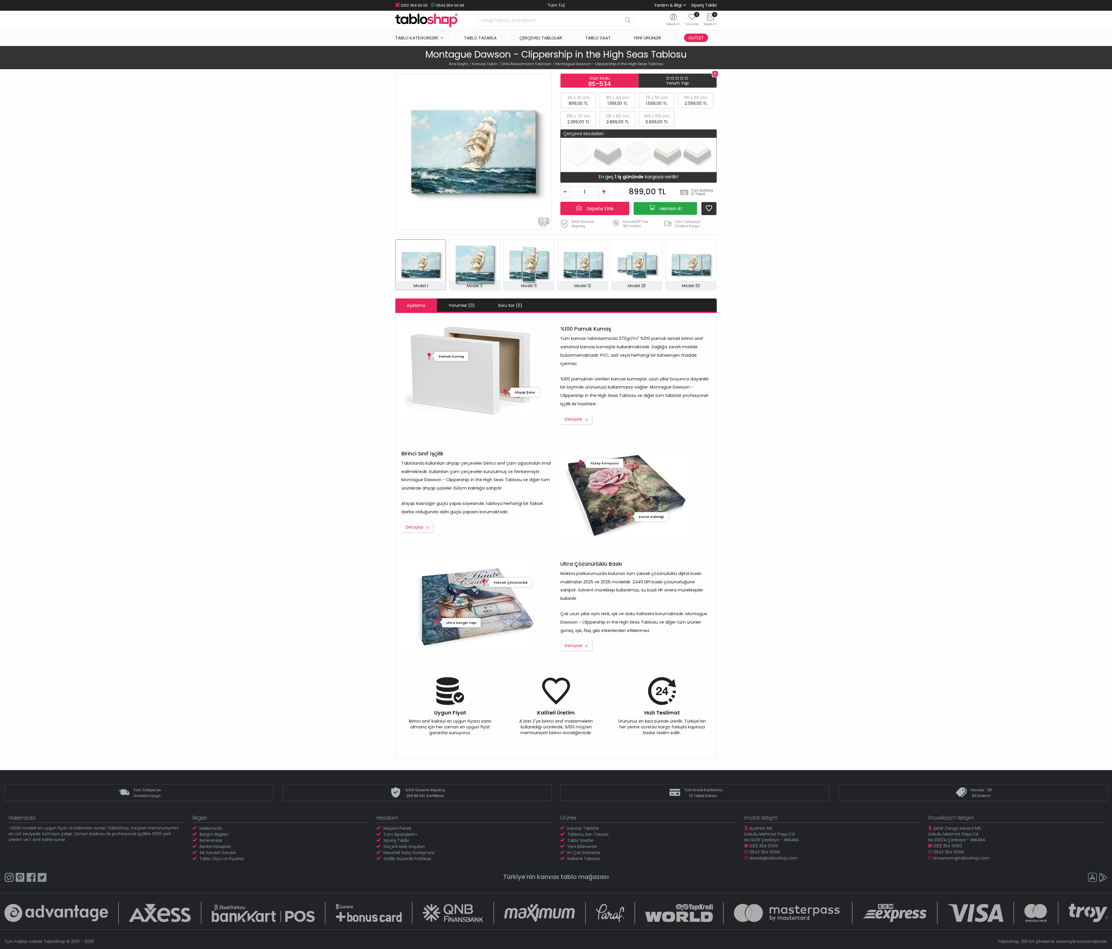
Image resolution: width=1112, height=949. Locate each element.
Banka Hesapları (215, 846)
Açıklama (416, 305)
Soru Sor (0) (510, 305)
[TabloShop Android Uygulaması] (1103, 878)
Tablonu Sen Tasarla (587, 834)
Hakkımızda (211, 828)
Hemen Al (670, 208)
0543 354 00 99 (449, 5)
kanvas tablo (557, 877)
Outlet (696, 38)
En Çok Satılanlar (584, 852)
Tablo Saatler (580, 840)
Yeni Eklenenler (582, 846)
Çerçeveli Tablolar (541, 38)
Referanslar (211, 840)
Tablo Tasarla (480, 38)
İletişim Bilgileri (214, 834)
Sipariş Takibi (704, 5)
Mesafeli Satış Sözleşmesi (408, 852)
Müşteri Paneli (397, 828)
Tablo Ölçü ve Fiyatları (222, 859)
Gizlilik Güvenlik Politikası (407, 859)
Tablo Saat (598, 38)
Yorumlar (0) (462, 305)
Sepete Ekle (600, 208)
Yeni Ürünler (647, 38)
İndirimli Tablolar (583, 859)
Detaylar (573, 419)
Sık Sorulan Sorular (218, 852)
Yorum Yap (677, 83)
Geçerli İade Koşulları (404, 846)
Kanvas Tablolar (583, 828)
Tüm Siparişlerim (400, 834)
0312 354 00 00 (414, 5)
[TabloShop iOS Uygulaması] (1092, 878)
